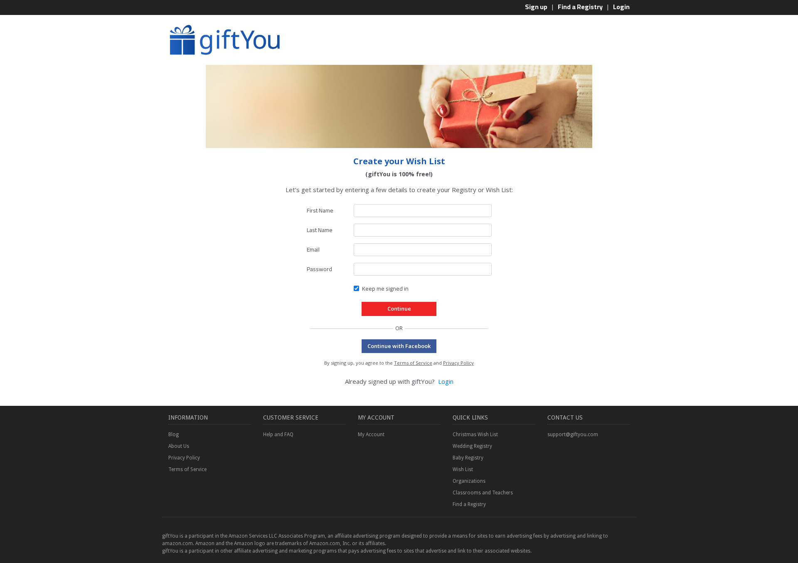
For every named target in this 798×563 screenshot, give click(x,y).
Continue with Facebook (399, 346)
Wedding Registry (472, 446)
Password (319, 269)
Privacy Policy (458, 363)
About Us (178, 446)
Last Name (319, 230)
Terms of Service (413, 363)
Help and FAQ (278, 434)
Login (621, 6)
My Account (371, 434)
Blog (173, 434)
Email (313, 249)
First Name (320, 210)
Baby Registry (468, 458)
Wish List (463, 469)
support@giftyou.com (572, 434)
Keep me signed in (385, 288)
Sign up (536, 6)
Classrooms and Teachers (483, 493)
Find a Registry (580, 6)
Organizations (469, 481)
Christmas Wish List (475, 434)
